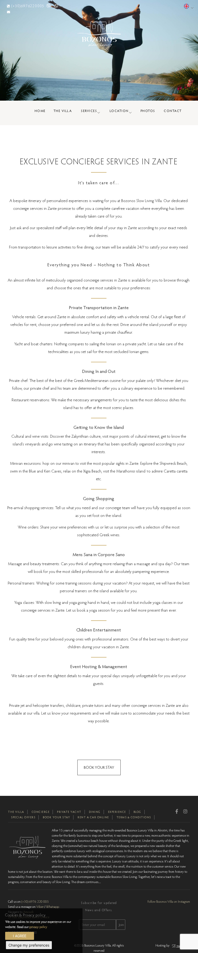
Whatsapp (52, 906)
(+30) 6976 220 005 (35, 901)
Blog (137, 812)
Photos (148, 111)
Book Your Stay (99, 767)
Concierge (41, 812)
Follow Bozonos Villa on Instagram (168, 901)
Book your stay (56, 817)
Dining (95, 812)
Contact (173, 111)
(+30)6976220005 (27, 5)
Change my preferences (29, 945)
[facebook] (176, 811)
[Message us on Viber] (48, 5)
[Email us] (9, 11)
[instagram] (185, 811)
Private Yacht (69, 812)
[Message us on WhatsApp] (56, 5)
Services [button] (89, 111)
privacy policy (38, 927)
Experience (117, 812)
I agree (19, 936)
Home (40, 111)
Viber (40, 906)
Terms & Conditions (134, 817)
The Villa (63, 111)
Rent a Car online (93, 817)
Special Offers (23, 817)
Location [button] (119, 111)
